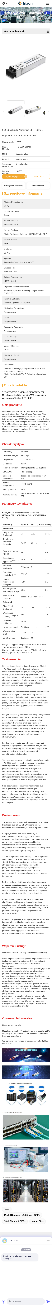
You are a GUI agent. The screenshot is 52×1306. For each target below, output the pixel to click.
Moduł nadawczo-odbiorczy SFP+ (22, 1215)
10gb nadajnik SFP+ (15, 1221)
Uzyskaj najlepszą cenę (15, 177)
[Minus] (48, 1240)
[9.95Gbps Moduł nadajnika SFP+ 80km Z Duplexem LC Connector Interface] (25, 69)
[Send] (48, 1302)
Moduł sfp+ (38, 1221)
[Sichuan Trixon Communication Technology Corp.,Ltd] (27, 3)
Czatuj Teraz (38, 176)
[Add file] (4, 1302)
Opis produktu (38, 186)
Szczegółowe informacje (13, 186)
